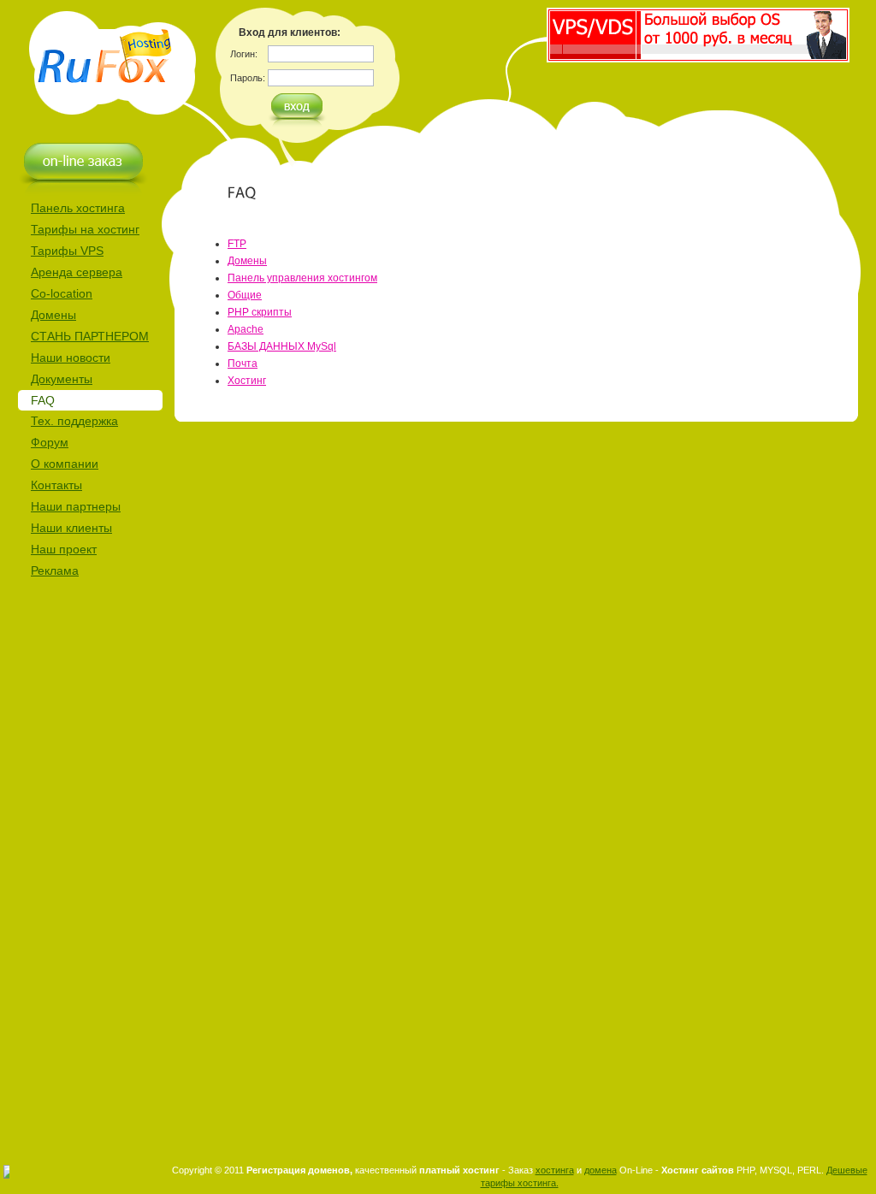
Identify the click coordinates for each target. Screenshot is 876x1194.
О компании (64, 463)
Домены (53, 315)
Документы (61, 379)
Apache (245, 329)
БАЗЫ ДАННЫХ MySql (282, 346)
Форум (49, 442)
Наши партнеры (76, 506)
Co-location (61, 293)
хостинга (555, 1170)
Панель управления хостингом (302, 278)
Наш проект (64, 549)
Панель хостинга (78, 208)
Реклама (55, 570)
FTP (237, 244)
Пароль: (247, 78)
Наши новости (70, 357)
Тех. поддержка (74, 421)
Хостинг (247, 381)
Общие (245, 295)
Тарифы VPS (67, 250)
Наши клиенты (71, 528)
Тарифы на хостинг (85, 229)
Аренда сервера (76, 272)
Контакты (56, 485)
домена (600, 1170)
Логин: (243, 54)
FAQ (43, 400)
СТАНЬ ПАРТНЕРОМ (90, 336)
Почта (242, 363)
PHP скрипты (260, 312)
